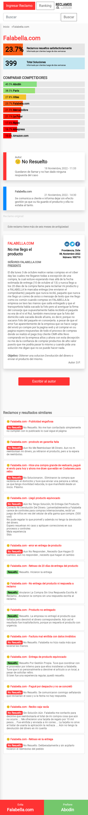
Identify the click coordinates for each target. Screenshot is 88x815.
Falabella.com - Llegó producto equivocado (35, 498)
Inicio (6, 26)
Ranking (45, 6)
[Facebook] (77, 243)
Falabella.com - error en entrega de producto (36, 545)
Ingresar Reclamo (19, 6)
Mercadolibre (20, 110)
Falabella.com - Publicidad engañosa (31, 421)
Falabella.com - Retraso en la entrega (31, 739)
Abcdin (17, 84)
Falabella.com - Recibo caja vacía (29, 706)
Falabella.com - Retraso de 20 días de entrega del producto (44, 565)
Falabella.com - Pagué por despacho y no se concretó (41, 686)
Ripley (16, 122)
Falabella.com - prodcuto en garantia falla (34, 441)
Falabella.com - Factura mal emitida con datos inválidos (43, 636)
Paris (16, 90)
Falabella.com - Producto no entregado (33, 609)
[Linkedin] (67, 243)
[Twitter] (72, 243)
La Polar (18, 116)
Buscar (69, 17)
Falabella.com (21, 26)
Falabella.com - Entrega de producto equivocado (38, 656)
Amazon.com (21, 135)
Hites (16, 97)
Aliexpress (19, 129)
